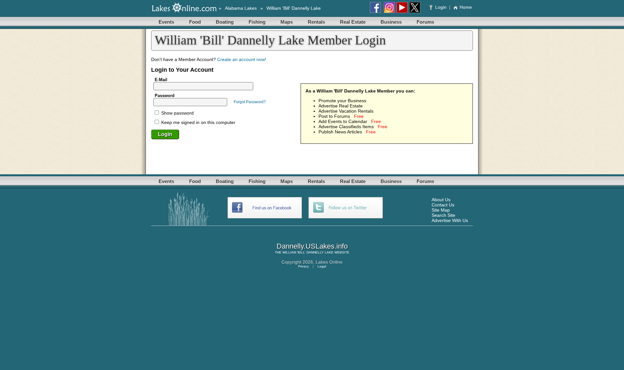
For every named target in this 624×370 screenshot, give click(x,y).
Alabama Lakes (241, 8)
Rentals (316, 22)
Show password (177, 113)
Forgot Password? (250, 102)
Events (166, 22)
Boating (225, 22)
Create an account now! (241, 59)
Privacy (303, 266)
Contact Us (443, 204)
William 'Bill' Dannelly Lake (293, 8)
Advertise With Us (450, 220)
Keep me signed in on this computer (197, 122)
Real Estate (353, 22)
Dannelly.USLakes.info (312, 246)
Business (391, 22)
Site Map (441, 210)
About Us (441, 199)
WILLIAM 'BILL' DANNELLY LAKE (307, 252)
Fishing (257, 22)
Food (195, 22)
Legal (322, 266)
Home (466, 7)
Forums (425, 22)
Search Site (443, 215)
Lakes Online (329, 262)
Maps (286, 22)
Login (441, 7)
